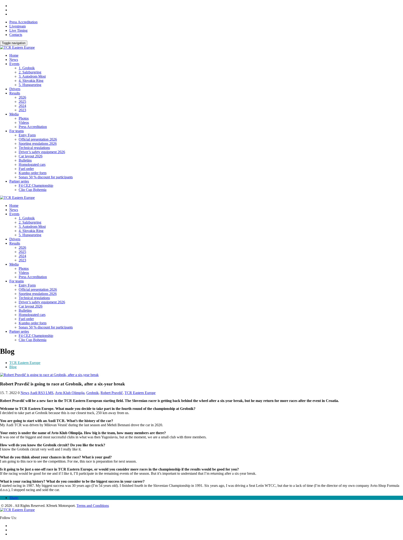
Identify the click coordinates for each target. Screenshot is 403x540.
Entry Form (27, 135)
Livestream (17, 26)
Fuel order (26, 169)
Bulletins (25, 160)
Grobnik (92, 393)
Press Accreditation (23, 22)
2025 (22, 102)
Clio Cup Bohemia (32, 190)
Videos (24, 123)
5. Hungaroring (30, 85)
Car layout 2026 (30, 156)
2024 (22, 106)
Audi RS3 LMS (41, 393)
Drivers (14, 89)
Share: (14, 498)
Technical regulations (34, 148)
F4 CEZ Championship (36, 185)
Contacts (15, 35)
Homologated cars (32, 164)
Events (14, 64)
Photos (24, 118)
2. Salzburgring (30, 72)
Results (14, 93)
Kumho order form (32, 173)
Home (13, 55)
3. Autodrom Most (32, 76)
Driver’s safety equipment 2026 (42, 152)
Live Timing (18, 30)
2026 (22, 97)
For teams (16, 131)
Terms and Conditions (92, 506)
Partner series (19, 181)
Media (14, 114)
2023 (22, 110)
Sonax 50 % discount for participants (46, 177)
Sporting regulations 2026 (38, 143)
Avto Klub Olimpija (69, 393)
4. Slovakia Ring (31, 81)
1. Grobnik (27, 68)
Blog (13, 367)
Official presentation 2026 (38, 139)
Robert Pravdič (112, 393)
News (13, 60)
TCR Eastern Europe (24, 363)
